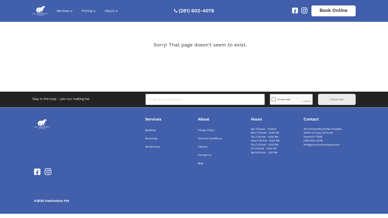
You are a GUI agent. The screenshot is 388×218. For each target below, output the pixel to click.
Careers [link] (202, 146)
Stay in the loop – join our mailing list (60, 99)
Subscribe (337, 99)
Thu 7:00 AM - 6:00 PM (265, 144)
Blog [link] (200, 163)
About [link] (109, 11)
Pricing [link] (87, 11)
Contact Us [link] (204, 154)
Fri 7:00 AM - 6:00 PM (264, 148)
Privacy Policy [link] (206, 130)
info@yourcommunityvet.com (322, 144)
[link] (293, 10)
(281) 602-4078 (196, 11)
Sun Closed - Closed (263, 128)
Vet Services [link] (152, 146)
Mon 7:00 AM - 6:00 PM (265, 132)
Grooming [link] (151, 138)
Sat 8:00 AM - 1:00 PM (264, 152)
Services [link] (63, 11)
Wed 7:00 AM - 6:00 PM (265, 140)
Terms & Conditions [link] (209, 138)
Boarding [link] (150, 130)
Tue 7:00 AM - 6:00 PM (264, 136)
